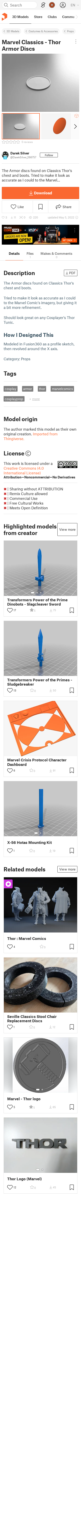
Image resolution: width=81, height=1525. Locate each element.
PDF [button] (72, 273)
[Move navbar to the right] (76, 16)
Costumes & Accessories (43, 31)
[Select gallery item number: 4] (44, 593)
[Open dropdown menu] (75, 41)
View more (67, 529)
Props (70, 31)
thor (42, 389)
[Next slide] (75, 126)
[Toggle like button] (10, 610)
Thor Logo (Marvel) (24, 1179)
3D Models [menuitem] (20, 17)
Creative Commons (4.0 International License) (39, 472)
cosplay (10, 389)
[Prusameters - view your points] (52, 5)
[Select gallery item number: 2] (37, 593)
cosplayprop (14, 399)
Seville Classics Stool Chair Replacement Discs (32, 1018)
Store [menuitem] (38, 17)
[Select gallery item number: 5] (47, 593)
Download (43, 193)
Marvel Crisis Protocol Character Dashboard (37, 762)
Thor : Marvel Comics (26, 938)
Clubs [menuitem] (52, 17)
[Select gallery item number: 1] (32, 593)
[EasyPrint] (43, 5)
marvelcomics (62, 389)
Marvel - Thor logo (23, 1099)
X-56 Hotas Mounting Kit (29, 842)
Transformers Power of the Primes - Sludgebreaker (39, 682)
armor (27, 389)
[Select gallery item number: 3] (41, 593)
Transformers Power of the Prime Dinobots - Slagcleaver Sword (37, 602)
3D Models (13, 31)
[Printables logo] (4, 17)
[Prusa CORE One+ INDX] (40, 235)
